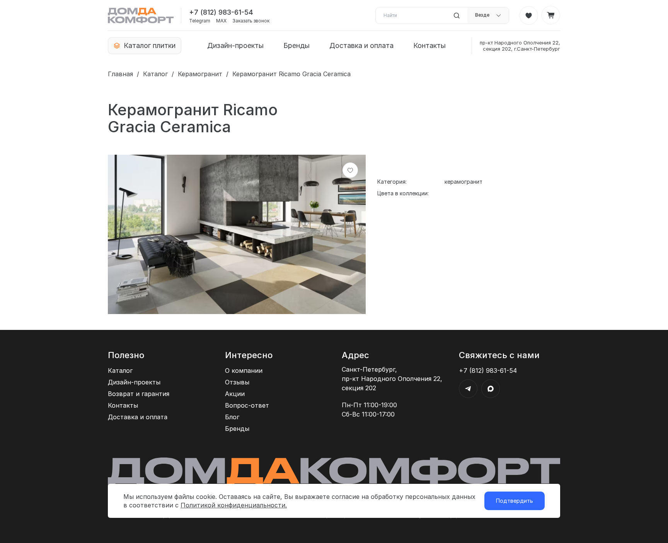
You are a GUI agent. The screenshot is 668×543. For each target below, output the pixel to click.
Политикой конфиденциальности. (234, 505)
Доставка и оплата (361, 45)
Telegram (199, 21)
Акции (235, 394)
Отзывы (237, 382)
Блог (232, 417)
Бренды (296, 45)
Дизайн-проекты (235, 45)
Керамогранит (200, 74)
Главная (120, 74)
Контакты (429, 45)
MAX (221, 21)
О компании (243, 370)
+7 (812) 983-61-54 (221, 12)
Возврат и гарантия (138, 394)
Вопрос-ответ (247, 405)
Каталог (155, 74)
